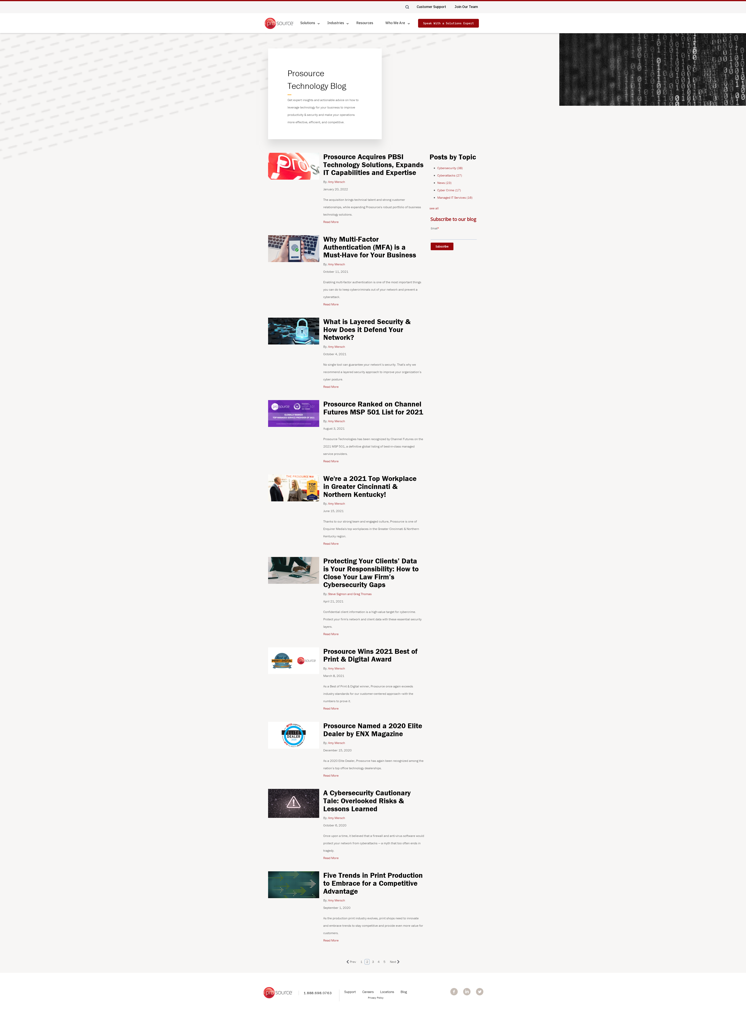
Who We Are (395, 23)
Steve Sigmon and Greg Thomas (349, 594)
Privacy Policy (375, 997)
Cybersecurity (450, 168)
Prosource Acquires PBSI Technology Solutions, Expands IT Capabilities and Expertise (373, 164)
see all (434, 208)
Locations (387, 992)
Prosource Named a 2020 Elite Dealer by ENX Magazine (372, 729)
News (444, 183)
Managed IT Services (454, 197)
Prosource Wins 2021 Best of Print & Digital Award (370, 655)
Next (393, 962)
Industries (335, 23)
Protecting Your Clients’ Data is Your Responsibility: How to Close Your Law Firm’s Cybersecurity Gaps (371, 572)
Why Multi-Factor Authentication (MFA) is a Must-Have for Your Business (369, 246)
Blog (404, 992)
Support (350, 992)
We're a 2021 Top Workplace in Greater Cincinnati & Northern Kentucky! (370, 486)
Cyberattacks (449, 175)
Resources (364, 23)
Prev (353, 962)
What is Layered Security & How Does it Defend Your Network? (366, 329)
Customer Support (431, 6)
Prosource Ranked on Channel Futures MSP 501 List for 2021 (373, 407)
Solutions (307, 23)
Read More (331, 222)
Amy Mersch (336, 182)
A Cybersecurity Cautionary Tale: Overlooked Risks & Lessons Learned (367, 800)
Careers (368, 992)
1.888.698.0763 (318, 993)
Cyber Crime (449, 190)
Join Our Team (466, 6)
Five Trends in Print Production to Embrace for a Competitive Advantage (373, 883)
